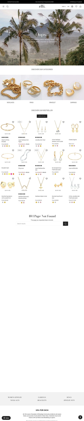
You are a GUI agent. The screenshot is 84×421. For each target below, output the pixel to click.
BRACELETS (42, 400)
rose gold (4, 146)
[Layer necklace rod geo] (41, 156)
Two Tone (9, 146)
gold (7, 146)
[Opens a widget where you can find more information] (6, 418)
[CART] (80, 6)
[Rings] (31, 87)
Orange (13, 174)
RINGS (69, 397)
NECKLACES (14, 400)
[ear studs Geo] (57, 184)
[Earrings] (73, 87)
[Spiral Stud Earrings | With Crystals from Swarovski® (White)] (7, 184)
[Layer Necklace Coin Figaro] (24, 128)
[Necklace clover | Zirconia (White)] (24, 184)
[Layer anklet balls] (74, 156)
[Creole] (74, 128)
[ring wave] (24, 156)
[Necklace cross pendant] (41, 184)
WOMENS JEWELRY (15, 397)
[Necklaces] (10, 87)
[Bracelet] (52, 87)
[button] (7, 6)
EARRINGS (42, 397)
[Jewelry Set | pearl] (41, 128)
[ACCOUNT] (72, 6)
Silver (2, 146)
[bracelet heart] (7, 156)
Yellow (9, 174)
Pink (11, 174)
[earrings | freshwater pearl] (57, 156)
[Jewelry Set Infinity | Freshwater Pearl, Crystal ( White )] (74, 184)
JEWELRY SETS (69, 400)
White (19, 202)
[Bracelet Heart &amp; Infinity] (7, 128)
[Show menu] (3, 6)
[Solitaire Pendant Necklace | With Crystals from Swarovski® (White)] (57, 128)
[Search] (65, 224)
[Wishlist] (76, 6)
